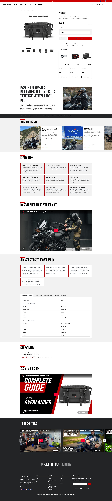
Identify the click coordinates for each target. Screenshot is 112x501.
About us (62, 478)
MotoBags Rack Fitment (52, 486)
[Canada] (26, 489)
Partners (61, 483)
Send (90, 484)
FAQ (49, 483)
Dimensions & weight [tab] (27, 295)
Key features (31, 115)
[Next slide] (104, 440)
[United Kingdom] (31, 489)
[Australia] (24, 489)
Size (60, 30)
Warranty (49, 481)
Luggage (21, 4)
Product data (53, 115)
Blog (61, 481)
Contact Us (50, 478)
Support (98, 4)
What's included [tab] (48, 295)
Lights (15, 4)
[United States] (21, 489)
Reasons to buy (46, 115)
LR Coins (49, 484)
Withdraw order (51, 489)
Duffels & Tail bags (26, 10)
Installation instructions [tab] (60, 295)
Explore (92, 4)
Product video (38, 115)
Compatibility (60, 115)
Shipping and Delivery (52, 480)
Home (21, 10)
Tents (34, 4)
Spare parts (40, 4)
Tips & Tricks (50, 487)
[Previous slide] (20, 440)
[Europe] (29, 489)
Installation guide (68, 115)
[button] (75, 11)
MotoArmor (28, 4)
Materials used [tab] (38, 295)
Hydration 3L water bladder (28, 357)
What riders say (24, 115)
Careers (61, 480)
